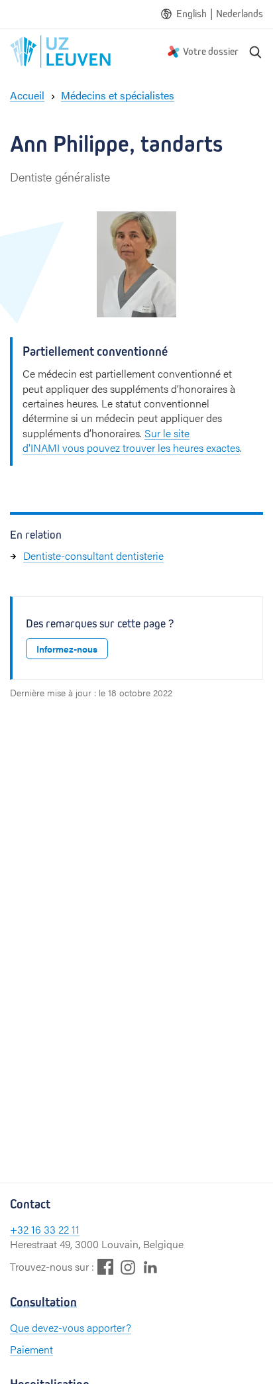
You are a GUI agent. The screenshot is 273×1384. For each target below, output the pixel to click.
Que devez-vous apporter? (70, 1327)
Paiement (31, 1349)
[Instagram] (128, 1267)
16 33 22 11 (55, 1229)
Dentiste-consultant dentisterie (93, 555)
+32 (20, 1229)
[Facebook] (105, 1266)
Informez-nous (66, 648)
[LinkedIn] (150, 1266)
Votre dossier (211, 51)
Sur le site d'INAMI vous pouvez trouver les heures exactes (131, 440)
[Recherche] (255, 52)
